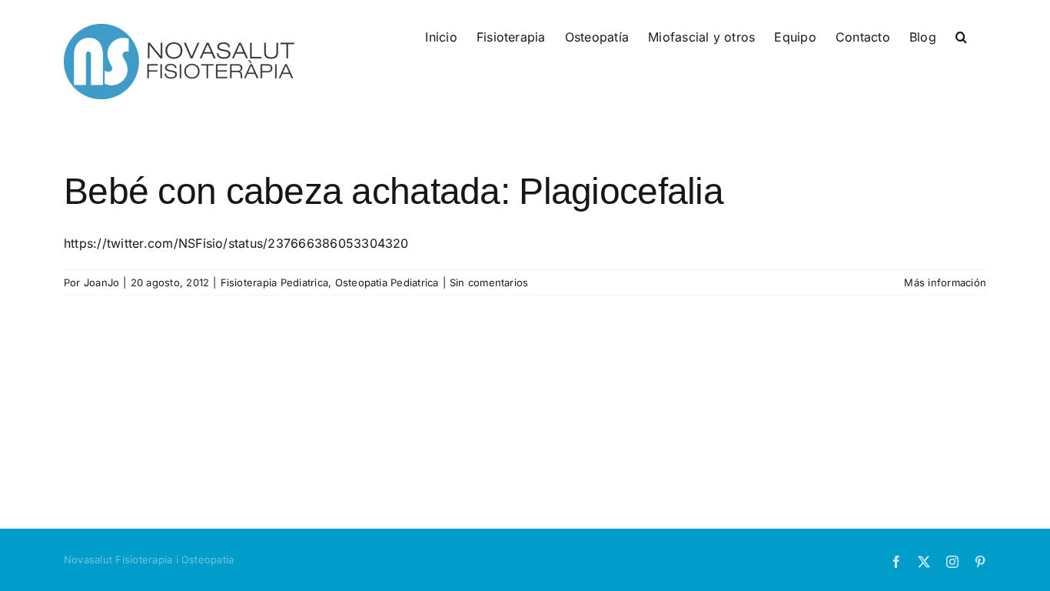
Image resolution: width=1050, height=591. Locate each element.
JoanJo (101, 282)
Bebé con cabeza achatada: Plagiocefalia (393, 191)
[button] (961, 36)
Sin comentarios (489, 282)
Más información (945, 282)
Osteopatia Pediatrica (387, 282)
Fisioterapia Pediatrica (275, 282)
